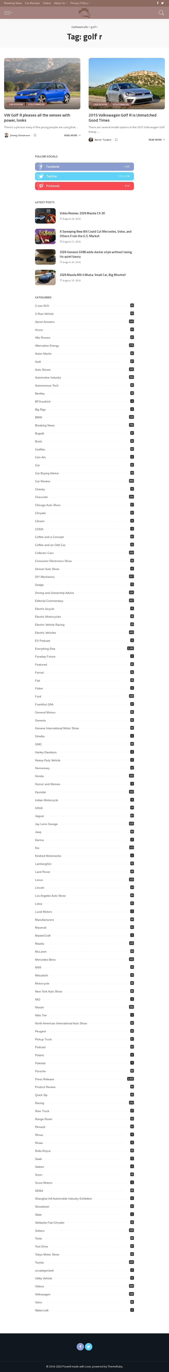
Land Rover (42, 872)
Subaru (40, 1230)
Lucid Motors (43, 911)
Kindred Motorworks (48, 855)
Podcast (40, 1047)
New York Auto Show (48, 991)
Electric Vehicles (45, 632)
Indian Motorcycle (46, 800)
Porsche (40, 1071)
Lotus (38, 903)
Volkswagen (36, 104)
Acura (39, 329)
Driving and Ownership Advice (54, 592)
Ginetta (40, 736)
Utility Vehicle (43, 1278)
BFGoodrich (43, 401)
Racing (39, 1103)
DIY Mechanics (45, 576)
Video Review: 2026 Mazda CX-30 (82, 213)
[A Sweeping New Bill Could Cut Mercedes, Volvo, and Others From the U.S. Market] (45, 236)
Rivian (39, 1143)
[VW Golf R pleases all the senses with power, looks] (42, 83)
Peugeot (40, 1031)
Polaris (39, 1055)
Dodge (39, 584)
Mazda (39, 943)
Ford (38, 696)
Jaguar (39, 816)
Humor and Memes (47, 784)
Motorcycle (42, 983)
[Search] (160, 13)
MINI (38, 967)
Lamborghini (43, 863)
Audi (38, 361)
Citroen (40, 521)
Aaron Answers (45, 321)
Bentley (40, 393)
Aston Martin (43, 353)
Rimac (39, 1135)
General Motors (45, 712)
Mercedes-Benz (45, 959)
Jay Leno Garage (46, 824)
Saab (38, 1159)
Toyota (39, 1262)
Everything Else (45, 648)
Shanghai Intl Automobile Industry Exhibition (63, 1198)
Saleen (39, 1166)
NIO (37, 999)
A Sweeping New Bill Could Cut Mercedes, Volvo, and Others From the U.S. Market (95, 234)
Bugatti (39, 433)
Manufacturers (44, 919)
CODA (39, 529)
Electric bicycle (44, 608)
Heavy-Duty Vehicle (47, 760)
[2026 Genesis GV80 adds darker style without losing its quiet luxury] (45, 257)
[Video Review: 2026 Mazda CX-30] (45, 216)
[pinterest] (84, 186)
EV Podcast (42, 640)
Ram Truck (42, 1111)
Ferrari (39, 672)
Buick (38, 441)
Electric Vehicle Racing (50, 624)
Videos (39, 1286)
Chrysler (40, 513)
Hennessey (42, 768)
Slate (38, 1214)
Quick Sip (41, 1095)
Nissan (39, 1007)
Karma (39, 840)
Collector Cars (44, 553)
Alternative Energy (47, 345)
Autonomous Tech (47, 385)
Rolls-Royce (43, 1151)
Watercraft (41, 1310)
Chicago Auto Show (47, 505)
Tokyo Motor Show (47, 1254)
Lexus (39, 880)
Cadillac (40, 449)
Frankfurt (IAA (44, 704)
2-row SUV (42, 305)
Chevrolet (41, 497)
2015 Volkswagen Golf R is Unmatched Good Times (122, 117)
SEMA (39, 1190)
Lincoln (39, 887)
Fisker (39, 688)
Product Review (45, 1087)
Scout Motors (43, 1182)
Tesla (38, 1238)
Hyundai (40, 792)
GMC (38, 744)
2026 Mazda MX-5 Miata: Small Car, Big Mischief (93, 274)
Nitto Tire (41, 1015)
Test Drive (41, 1246)
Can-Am (40, 457)
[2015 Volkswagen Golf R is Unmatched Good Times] (127, 83)
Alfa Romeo (42, 337)
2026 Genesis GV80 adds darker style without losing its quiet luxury (96, 254)
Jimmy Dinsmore (20, 135)
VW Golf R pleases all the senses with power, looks (37, 117)
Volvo (38, 1302)
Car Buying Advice (47, 473)
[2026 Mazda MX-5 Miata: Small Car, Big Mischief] (45, 277)
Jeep (38, 832)
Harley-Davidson (46, 752)
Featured (41, 664)
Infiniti (39, 808)
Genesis (40, 720)
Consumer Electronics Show (53, 561)
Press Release (44, 1079)
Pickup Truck (43, 1039)
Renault (40, 1127)
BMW (38, 417)
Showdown (42, 1206)
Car (37, 465)
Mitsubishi (41, 975)
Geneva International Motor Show (57, 728)
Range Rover (43, 1119)
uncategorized (44, 1270)
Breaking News (45, 425)
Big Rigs (40, 409)
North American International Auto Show (61, 1023)
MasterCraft (42, 935)
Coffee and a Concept (49, 537)
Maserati (40, 927)
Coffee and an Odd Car (50, 545)
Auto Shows (42, 369)
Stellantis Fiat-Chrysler (50, 1222)
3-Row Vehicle (44, 313)
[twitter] (84, 176)
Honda (39, 776)
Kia (37, 847)
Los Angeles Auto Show (50, 895)
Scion (38, 1174)
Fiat (37, 680)
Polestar (40, 1063)
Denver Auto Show (47, 569)
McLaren (41, 951)
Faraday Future (45, 656)
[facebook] (84, 167)
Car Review (16, 104)
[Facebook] (157, 3)
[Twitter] (162, 3)
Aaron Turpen (103, 139)
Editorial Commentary (49, 600)
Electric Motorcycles (48, 616)
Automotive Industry (48, 377)
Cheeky (40, 489)
